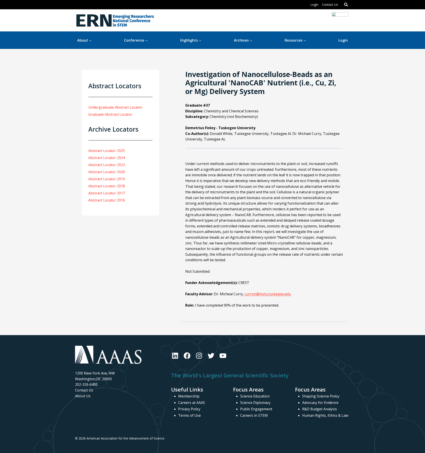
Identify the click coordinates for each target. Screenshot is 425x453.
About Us (83, 395)
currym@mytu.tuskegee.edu (268, 294)
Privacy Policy (189, 409)
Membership (188, 396)
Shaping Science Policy (320, 396)
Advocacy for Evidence (320, 402)
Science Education (255, 396)
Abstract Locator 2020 (106, 171)
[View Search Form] (346, 5)
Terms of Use (189, 415)
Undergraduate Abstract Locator (115, 107)
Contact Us (330, 4)
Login (314, 4)
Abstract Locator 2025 (106, 150)
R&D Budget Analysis (319, 409)
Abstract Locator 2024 (106, 157)
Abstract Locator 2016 (106, 200)
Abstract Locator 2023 (106, 164)
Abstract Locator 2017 (106, 193)
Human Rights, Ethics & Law (325, 415)
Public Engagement (256, 409)
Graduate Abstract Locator (110, 114)
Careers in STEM (254, 415)
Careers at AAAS (191, 402)
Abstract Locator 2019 (106, 179)
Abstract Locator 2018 (106, 186)
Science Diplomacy (255, 402)
